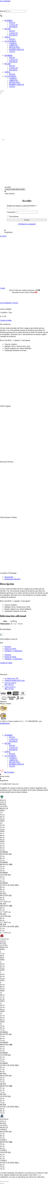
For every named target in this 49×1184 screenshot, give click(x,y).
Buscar (2, 11)
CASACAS (13, 25)
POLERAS (13, 27)
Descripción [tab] (9, 577)
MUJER (8, 29)
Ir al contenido (5, 1)
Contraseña (11, 212)
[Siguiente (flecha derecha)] (3, 1183)
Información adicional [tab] (12, 579)
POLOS (12, 23)
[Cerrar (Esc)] (8, 1181)
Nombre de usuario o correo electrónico (22, 206)
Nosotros (8, 647)
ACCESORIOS (10, 41)
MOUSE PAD (14, 47)
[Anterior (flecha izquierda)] (1, 1183)
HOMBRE (9, 21)
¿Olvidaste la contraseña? (27, 224)
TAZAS (12, 52)
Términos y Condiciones (13, 651)
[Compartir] (5, 1181)
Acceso (26, 220)
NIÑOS (7, 37)
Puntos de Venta (10, 649)
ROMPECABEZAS (16, 49)
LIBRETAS (13, 45)
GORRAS (13, 43)
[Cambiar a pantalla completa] (3, 1181)
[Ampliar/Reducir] (1, 1181)
